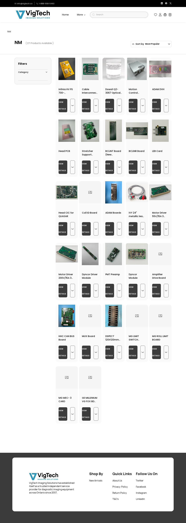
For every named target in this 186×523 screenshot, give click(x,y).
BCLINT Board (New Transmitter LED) (113, 156)
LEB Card (157, 151)
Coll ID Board (89, 212)
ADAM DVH (158, 89)
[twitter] (170, 3)
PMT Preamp (112, 274)
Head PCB (64, 151)
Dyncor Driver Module (90, 276)
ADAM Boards (113, 212)
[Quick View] (72, 105)
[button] (155, 14)
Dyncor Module (133, 276)
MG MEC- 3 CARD (65, 399)
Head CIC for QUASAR (66, 214)
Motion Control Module (133, 93)
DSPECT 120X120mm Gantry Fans (112, 340)
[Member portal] (160, 14)
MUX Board (88, 336)
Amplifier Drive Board (159, 276)
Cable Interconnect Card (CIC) (89, 93)
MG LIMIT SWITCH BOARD (134, 340)
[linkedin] (162, 3)
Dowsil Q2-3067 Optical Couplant (112, 93)
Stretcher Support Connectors (89, 154)
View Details (62, 105)
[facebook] (166, 3)
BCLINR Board (136, 151)
